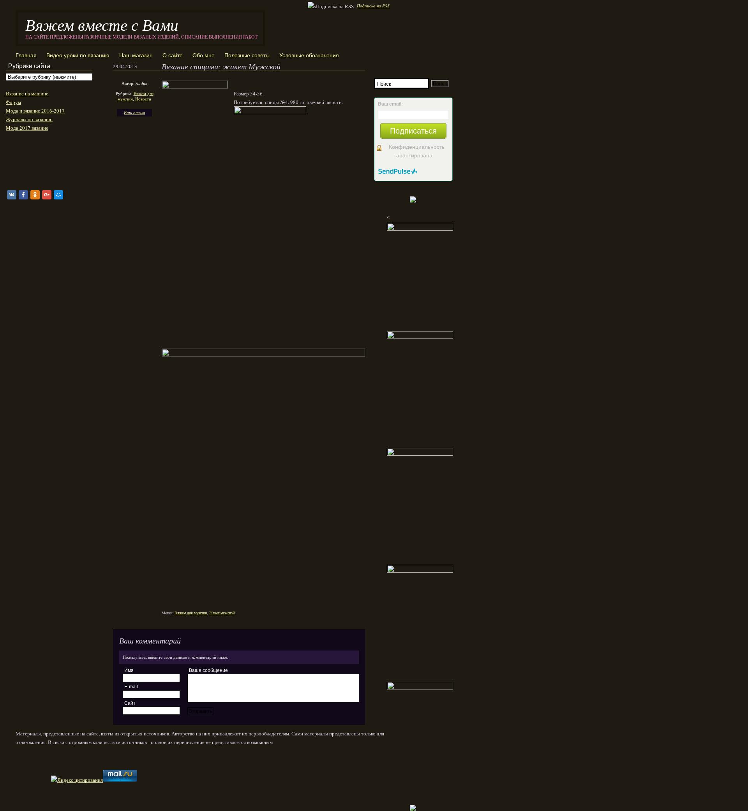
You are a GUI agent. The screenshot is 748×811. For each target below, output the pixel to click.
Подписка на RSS (373, 6)
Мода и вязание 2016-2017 (35, 110)
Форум (13, 102)
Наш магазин (136, 55)
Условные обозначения (309, 55)
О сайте (172, 55)
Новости (143, 99)
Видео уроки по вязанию (77, 55)
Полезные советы (247, 55)
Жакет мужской (222, 612)
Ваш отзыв (134, 112)
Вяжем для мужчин (191, 612)
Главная (26, 55)
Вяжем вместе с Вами (101, 24)
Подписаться (413, 131)
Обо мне (203, 55)
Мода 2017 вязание (27, 127)
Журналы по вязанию (29, 119)
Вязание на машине (27, 93)
